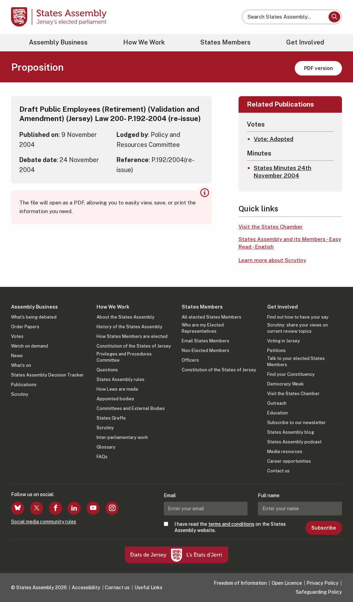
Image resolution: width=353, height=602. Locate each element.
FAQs (102, 456)
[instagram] (112, 508)
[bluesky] (17, 508)
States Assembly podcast (294, 441)
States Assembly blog (290, 432)
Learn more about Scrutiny (272, 260)
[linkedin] (74, 508)
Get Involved (305, 42)
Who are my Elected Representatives (203, 328)
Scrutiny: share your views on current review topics (297, 328)
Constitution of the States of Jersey (134, 346)
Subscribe (323, 528)
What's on (21, 365)
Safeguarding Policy (319, 592)
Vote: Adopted (273, 139)
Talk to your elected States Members (296, 361)
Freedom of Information (240, 583)
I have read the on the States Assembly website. (230, 527)
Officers (190, 360)
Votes (17, 336)
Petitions (276, 350)
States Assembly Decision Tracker (47, 375)
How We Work (144, 42)
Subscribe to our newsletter (296, 422)
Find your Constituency (291, 374)
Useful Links (148, 587)
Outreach (276, 403)
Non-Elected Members (205, 350)
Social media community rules (43, 521)
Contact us (278, 470)
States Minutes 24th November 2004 (282, 171)
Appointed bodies (115, 398)
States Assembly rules (120, 379)
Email (170, 495)
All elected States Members (211, 317)
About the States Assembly (125, 317)
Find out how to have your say (298, 317)
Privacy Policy (322, 583)
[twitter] (36, 508)
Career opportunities (289, 461)
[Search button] (334, 16)
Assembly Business (58, 42)
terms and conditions (231, 524)
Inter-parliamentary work (122, 437)
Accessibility (86, 587)
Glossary (106, 447)
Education (277, 412)
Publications (24, 384)
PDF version (318, 68)
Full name (269, 495)
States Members (225, 42)
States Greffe (111, 418)
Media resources (284, 451)
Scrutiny (19, 394)
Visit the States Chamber (271, 227)
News (17, 355)
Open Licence (287, 583)
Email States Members (205, 340)
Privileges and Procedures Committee (124, 357)
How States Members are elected (132, 336)
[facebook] (55, 508)
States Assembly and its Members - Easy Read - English (290, 243)
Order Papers (25, 326)
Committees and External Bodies (131, 408)
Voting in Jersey (283, 340)
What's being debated (34, 317)
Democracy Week (285, 384)
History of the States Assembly (129, 326)
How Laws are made (117, 389)
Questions (107, 369)
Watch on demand (29, 346)
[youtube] (93, 508)
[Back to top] (336, 578)
